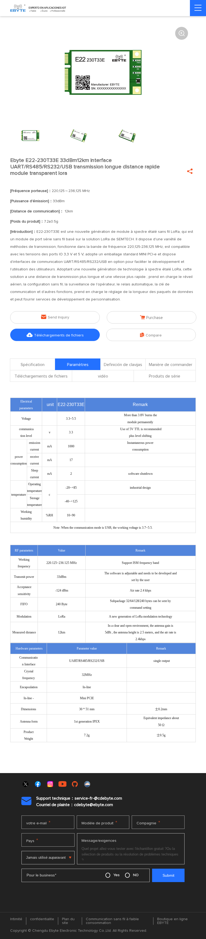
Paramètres (78, 364)
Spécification (33, 364)
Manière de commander (170, 364)
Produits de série (164, 376)
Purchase (151, 317)
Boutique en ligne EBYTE (172, 921)
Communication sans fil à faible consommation (112, 921)
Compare (151, 335)
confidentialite (42, 919)
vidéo (103, 376)
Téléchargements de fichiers (55, 335)
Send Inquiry (55, 317)
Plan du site (68, 921)
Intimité (16, 919)
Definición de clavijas (123, 364)
